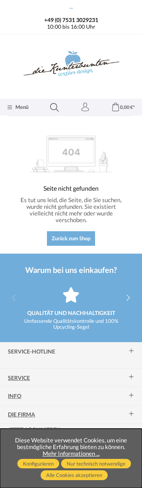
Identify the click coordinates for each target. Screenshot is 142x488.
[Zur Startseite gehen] (71, 65)
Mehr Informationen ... (71, 453)
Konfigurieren (38, 463)
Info (14, 396)
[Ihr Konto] (85, 107)
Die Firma (21, 414)
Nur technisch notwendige (96, 463)
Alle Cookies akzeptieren (74, 475)
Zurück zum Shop (71, 238)
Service (19, 378)
